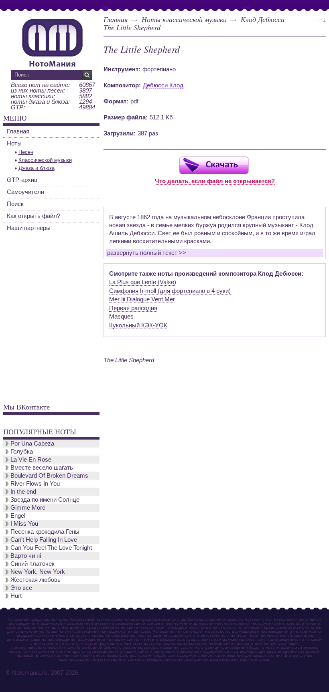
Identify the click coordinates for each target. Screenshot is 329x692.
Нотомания (52, 41)
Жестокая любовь (35, 579)
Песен (25, 152)
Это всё (21, 587)
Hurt (16, 595)
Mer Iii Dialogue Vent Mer (142, 299)
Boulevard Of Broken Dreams (49, 475)
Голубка (21, 451)
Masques (121, 316)
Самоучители (25, 191)
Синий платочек (32, 563)
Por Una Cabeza (32, 443)
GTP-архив (22, 179)
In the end (23, 491)
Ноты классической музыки (184, 19)
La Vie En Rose (30, 459)
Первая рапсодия (133, 308)
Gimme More (27, 507)
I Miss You (24, 523)
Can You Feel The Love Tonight (51, 547)
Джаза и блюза (36, 168)
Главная (116, 19)
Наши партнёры (29, 227)
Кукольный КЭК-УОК (138, 325)
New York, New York (37, 571)
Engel (17, 515)
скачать (214, 165)
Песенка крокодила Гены (44, 531)
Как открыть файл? (33, 215)
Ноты (14, 143)
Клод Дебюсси (262, 19)
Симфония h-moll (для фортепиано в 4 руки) (170, 290)
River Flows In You (35, 483)
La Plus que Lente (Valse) (142, 281)
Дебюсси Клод (163, 85)
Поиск (15, 203)
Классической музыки (45, 160)
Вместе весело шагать (41, 467)
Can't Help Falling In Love (43, 539)
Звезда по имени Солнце (44, 499)
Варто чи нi (25, 555)
